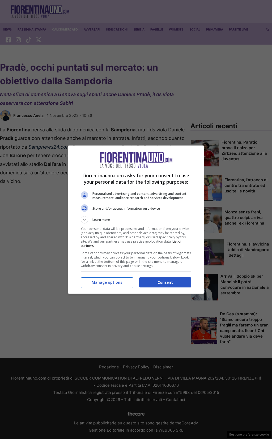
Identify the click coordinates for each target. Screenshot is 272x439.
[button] (136, 219)
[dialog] (136, 219)
